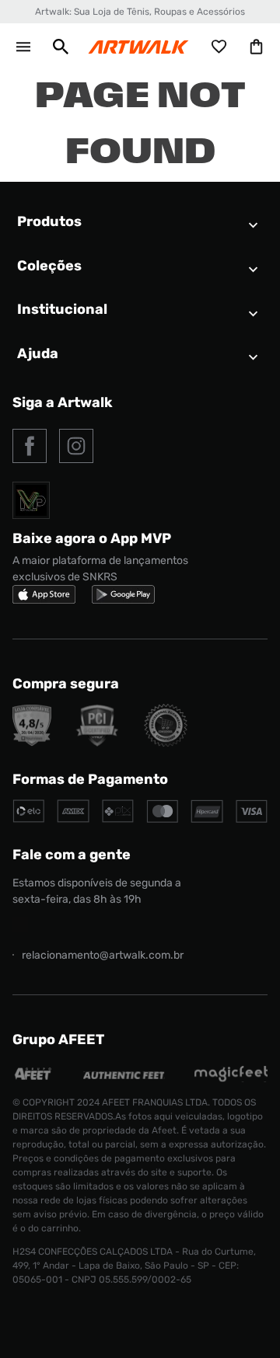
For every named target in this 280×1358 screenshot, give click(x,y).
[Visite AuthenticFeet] (124, 1074)
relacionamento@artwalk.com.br (103, 955)
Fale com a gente (71, 854)
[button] (60, 46)
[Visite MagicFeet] (231, 1078)
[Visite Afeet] (33, 1078)
